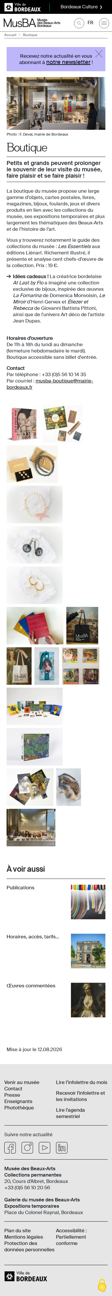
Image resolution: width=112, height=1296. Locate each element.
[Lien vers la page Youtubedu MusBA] (44, 1148)
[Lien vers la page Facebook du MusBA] (10, 1148)
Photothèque (19, 1107)
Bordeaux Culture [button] (79, 7)
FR (90, 23)
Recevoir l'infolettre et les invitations (80, 1096)
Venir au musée (21, 1082)
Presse (12, 1095)
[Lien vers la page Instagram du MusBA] (27, 1148)
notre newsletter (68, 62)
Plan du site (17, 1230)
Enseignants (18, 1101)
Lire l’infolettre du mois (81, 1082)
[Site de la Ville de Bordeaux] (26, 1276)
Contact (13, 1088)
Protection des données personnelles (29, 1246)
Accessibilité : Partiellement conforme (71, 1236)
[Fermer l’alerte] (99, 53)
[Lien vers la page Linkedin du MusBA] (61, 1148)
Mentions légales (23, 1237)
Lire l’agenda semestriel (70, 1113)
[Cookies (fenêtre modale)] (102, 1286)
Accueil (10, 35)
